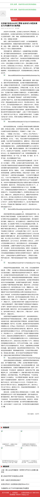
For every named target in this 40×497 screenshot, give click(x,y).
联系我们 (15, 492)
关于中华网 (5, 492)
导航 (36, 19)
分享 (38, 19)
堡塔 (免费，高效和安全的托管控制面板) (23, 4)
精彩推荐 (6, 466)
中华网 (5, 19)
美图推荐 (6, 427)
